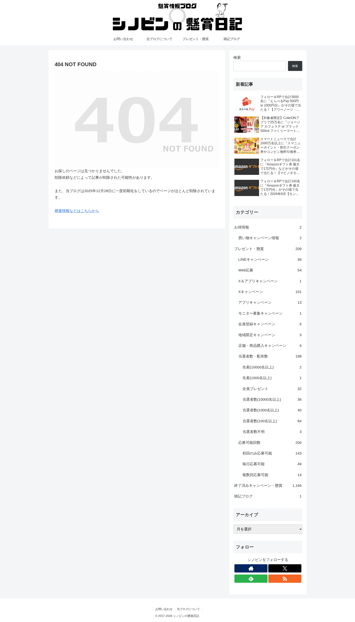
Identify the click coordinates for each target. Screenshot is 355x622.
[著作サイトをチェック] (250, 568)
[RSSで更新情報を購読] (284, 579)
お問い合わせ (164, 609)
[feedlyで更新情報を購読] (250, 579)
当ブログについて (188, 609)
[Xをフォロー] (284, 568)
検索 (237, 57)
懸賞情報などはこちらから (77, 211)
